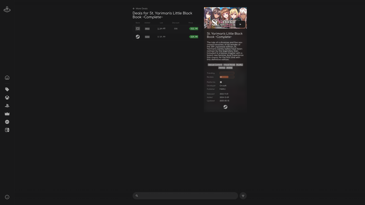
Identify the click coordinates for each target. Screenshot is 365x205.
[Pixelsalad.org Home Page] (7, 9)
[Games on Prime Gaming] (7, 113)
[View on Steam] (225, 107)
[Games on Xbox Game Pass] (7, 97)
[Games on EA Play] (7, 122)
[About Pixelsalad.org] (7, 197)
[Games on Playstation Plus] (7, 105)
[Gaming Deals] (7, 89)
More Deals (142, 9)
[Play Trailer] (240, 24)
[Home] (7, 77)
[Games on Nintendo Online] (7, 130)
